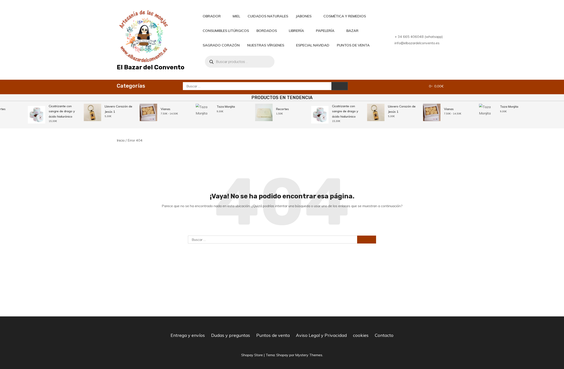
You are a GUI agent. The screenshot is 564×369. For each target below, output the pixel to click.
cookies (361, 335)
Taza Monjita (222, 107)
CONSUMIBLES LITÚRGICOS (226, 30)
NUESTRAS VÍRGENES (265, 45)
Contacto (384, 335)
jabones (304, 16)
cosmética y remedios (344, 16)
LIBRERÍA (296, 30)
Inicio (121, 140)
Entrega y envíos (188, 335)
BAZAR (352, 30)
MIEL (236, 16)
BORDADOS (266, 30)
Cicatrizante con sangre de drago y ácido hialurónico (59, 111)
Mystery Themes (308, 355)
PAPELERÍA (325, 30)
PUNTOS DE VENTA (353, 45)
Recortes (279, 109)
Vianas (162, 109)
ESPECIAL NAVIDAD (312, 45)
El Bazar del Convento (150, 67)
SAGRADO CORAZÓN (221, 45)
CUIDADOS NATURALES (268, 16)
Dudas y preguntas (230, 335)
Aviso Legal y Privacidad (321, 335)
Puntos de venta (273, 335)
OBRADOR (212, 16)
